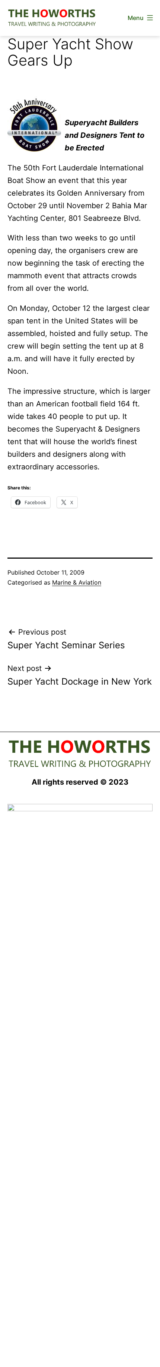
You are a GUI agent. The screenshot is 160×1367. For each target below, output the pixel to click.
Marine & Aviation (76, 582)
